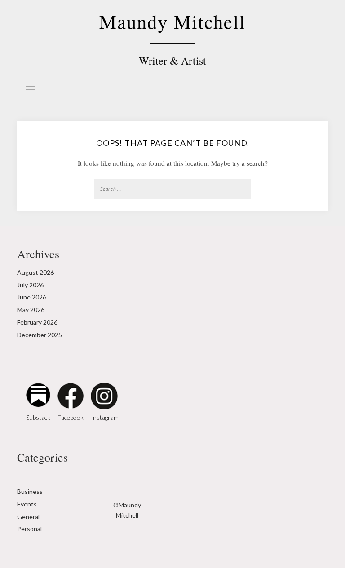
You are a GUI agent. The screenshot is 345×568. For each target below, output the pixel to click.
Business (30, 491)
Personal (29, 529)
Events (27, 504)
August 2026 (35, 272)
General (28, 516)
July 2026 (30, 285)
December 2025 (39, 335)
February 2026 (37, 322)
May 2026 (30, 309)
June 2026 (31, 297)
